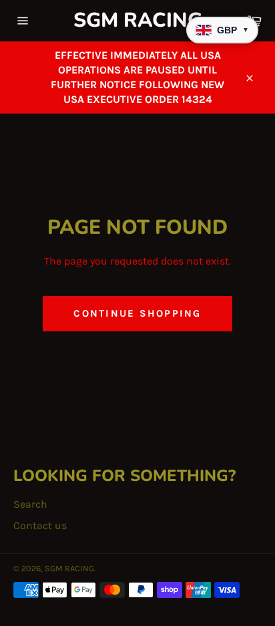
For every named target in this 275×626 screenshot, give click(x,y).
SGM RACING (137, 20)
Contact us (40, 525)
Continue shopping (137, 313)
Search (30, 504)
